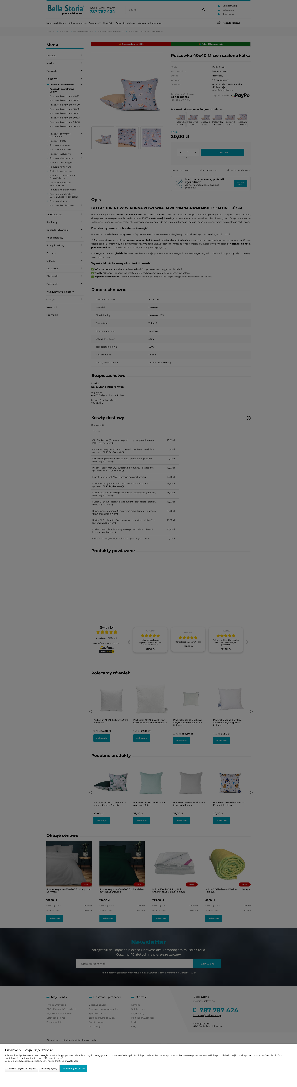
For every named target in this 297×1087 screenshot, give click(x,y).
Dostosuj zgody (49, 1068)
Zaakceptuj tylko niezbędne (21, 1068)
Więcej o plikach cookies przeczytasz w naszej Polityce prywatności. (41, 1061)
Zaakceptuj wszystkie (74, 1068)
